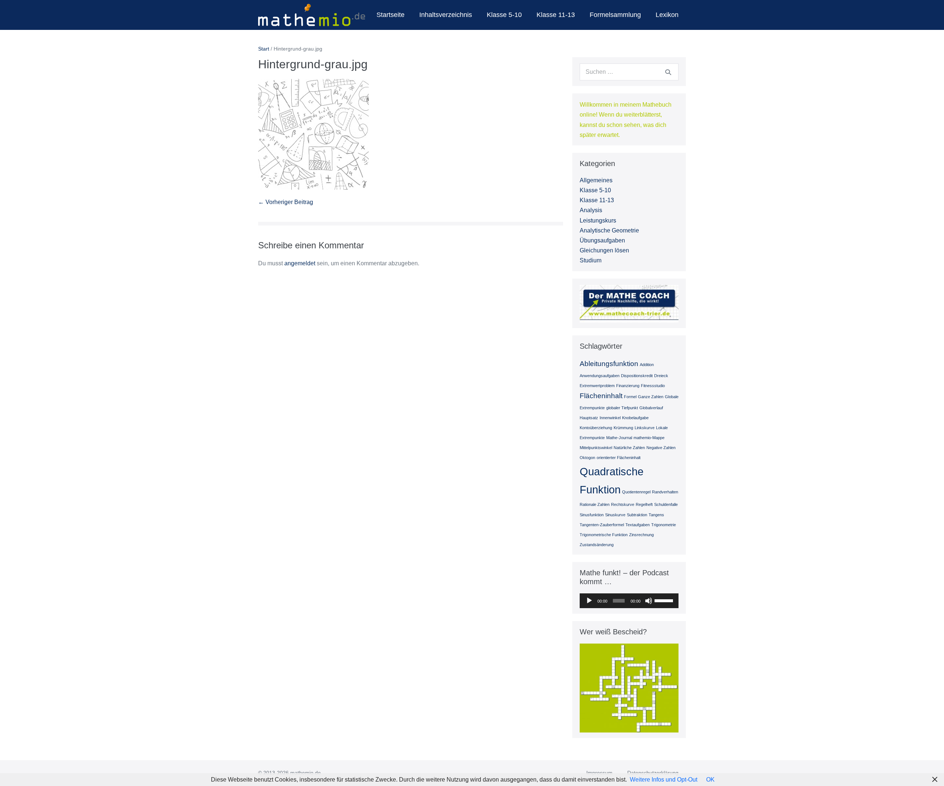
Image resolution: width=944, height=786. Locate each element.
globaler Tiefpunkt (622, 408)
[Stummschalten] (648, 600)
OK (710, 779)
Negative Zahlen (661, 447)
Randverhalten (665, 492)
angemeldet (299, 263)
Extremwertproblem (597, 385)
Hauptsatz (589, 418)
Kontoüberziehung (596, 427)
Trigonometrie (663, 525)
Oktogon (587, 457)
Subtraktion (637, 515)
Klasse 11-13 (556, 14)
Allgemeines (596, 180)
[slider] (665, 600)
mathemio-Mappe (649, 437)
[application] (629, 600)
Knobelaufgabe (635, 418)
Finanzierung (627, 385)
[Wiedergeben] (589, 600)
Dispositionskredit (637, 375)
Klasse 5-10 (504, 14)
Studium (590, 260)
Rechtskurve (622, 504)
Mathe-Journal (619, 437)
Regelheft (644, 504)
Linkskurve (645, 427)
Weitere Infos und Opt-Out (663, 779)
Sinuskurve (615, 515)
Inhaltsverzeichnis (445, 14)
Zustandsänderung (597, 544)
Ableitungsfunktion (609, 364)
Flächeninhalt (601, 396)
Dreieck (661, 375)
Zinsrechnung (641, 534)
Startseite (390, 14)
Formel (630, 396)
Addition (647, 364)
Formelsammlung (615, 14)
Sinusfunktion (592, 515)
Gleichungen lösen (604, 250)
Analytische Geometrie (609, 230)
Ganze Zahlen (650, 396)
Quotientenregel (636, 492)
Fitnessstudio (653, 385)
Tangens (656, 515)
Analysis (591, 210)
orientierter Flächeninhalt (619, 457)
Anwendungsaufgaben (600, 375)
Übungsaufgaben (602, 240)
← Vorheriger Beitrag (285, 202)
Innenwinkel (610, 418)
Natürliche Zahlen (629, 447)
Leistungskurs (598, 220)
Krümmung (623, 427)
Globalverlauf (651, 408)
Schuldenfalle (666, 504)
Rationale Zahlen (595, 504)
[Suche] (668, 72)
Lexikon (667, 14)
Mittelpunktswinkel (596, 447)
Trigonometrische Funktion (604, 534)
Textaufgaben (637, 525)
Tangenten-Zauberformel (602, 525)
